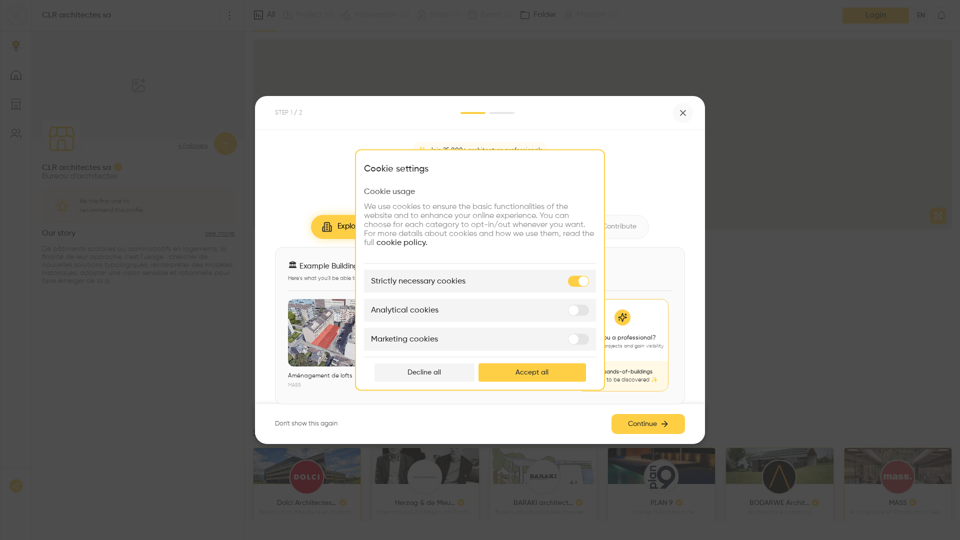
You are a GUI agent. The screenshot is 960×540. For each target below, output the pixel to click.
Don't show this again (306, 423)
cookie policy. (402, 243)
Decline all (424, 372)
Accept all (532, 372)
